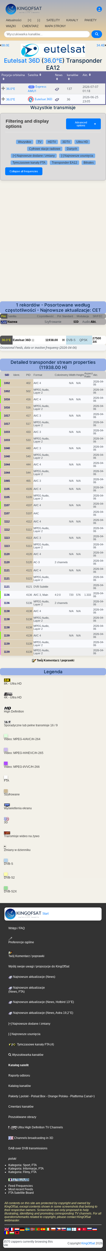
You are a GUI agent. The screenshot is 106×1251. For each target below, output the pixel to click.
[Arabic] (79, 1229)
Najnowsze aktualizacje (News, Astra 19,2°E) (42, 1013)
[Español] (43, 1229)
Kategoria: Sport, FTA (22, 1165)
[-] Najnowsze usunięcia (77, 155)
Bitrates (89, 162)
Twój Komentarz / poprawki (55, 660)
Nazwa (12, 322)
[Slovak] (63, 1229)
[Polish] (53, 1229)
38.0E (5, 45)
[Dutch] (17, 1229)
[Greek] (69, 1229)
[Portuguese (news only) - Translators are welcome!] (37, 1229)
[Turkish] (84, 1229)
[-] (38, 20)
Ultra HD (82, 142)
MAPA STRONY (55, 26)
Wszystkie (24, 142)
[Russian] (89, 1229)
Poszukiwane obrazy (22, 1117)
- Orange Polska (56, 1096)
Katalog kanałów (19, 1086)
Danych (72, 149)
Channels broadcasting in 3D (33, 1138)
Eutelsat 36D (22, 60)
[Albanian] (17, 1232)
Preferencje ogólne (21, 942)
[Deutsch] (22, 1229)
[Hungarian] (12, 1232)
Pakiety (13, 1096)
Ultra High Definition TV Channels (40, 1127)
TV (39, 142)
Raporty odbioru (19, 1075)
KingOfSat (88, 1243)
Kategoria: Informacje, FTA (26, 1168)
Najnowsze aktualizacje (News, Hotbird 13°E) (43, 1002)
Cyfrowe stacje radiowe (44, 149)
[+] (29, 20)
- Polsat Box (37, 1096)
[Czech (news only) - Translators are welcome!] (58, 1229)
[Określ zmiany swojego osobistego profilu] (99, 9)
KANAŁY (72, 20)
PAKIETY (91, 20)
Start (45, 913)
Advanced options (85, 124)
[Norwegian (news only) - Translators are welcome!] (32, 1229)
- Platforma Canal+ (81, 1096)
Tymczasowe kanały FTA (29, 162)
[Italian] (48, 1229)
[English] (6, 1229)
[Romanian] (6, 1232)
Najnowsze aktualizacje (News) (33, 977)
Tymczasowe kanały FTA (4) (35, 1044)
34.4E (101, 45)
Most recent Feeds (20, 1189)
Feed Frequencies (20, 1186)
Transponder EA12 (64, 162)
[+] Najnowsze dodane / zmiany (34, 155)
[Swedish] (27, 1229)
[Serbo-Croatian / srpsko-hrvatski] (94, 1229)
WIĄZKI (11, 26)
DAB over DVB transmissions (27, 1148)
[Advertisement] (53, 241)
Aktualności (13, 20)
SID (76, 322)
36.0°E (53, 60)
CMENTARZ (30, 26)
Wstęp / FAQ (16, 928)
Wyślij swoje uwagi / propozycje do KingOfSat (38, 966)
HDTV (52, 142)
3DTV (66, 142)
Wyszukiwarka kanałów (27, 1055)
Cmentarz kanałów (21, 1106)
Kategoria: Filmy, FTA (22, 1172)
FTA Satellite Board (21, 1192)
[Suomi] (74, 1229)
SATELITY (53, 20)
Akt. (93, 322)
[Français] (12, 1229)
